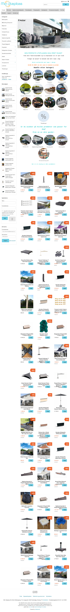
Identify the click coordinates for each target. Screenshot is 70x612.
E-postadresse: (5, 205)
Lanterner (4, 65)
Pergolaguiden (36, 10)
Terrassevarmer (5, 62)
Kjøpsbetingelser (27, 596)
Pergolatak (4, 47)
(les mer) (8, 215)
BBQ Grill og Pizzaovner (7, 22)
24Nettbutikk (37, 609)
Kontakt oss (15, 13)
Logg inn (9, 13)
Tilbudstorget (5, 68)
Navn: (3, 200)
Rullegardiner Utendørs (7, 50)
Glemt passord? (12, 240)
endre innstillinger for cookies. (40, 607)
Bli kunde (9, 10)
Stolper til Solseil (5, 59)
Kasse (9, 79)
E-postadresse (5, 229)
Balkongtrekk (5, 19)
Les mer (12, 219)
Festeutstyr (4, 28)
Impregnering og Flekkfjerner (5, 33)
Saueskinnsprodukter (6, 53)
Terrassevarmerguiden (54, 10)
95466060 (45, 600)
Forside (3, 10)
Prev (21, 33)
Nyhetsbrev (49, 596)
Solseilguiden (44, 10)
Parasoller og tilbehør (6, 41)
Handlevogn (4, 79)
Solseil (3, 56)
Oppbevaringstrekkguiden (18, 10)
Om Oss (62, 10)
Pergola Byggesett (6, 44)
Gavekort (4, 13)
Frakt (21, 596)
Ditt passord (4, 234)
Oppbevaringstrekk (6, 38)
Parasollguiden (28, 10)
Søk (66, 4)
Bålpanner (4, 25)
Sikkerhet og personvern (39, 596)
